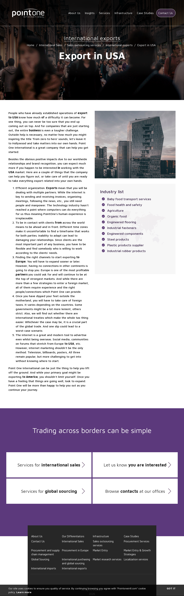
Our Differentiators (73, 536)
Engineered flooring (121, 222)
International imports (43, 568)
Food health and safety (124, 205)
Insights (90, 13)
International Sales (50, 45)
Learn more (23, 592)
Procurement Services (136, 541)
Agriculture (115, 210)
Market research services (107, 559)
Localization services (136, 559)
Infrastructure (123, 13)
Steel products (118, 239)
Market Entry (100, 550)
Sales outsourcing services (84, 45)
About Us (74, 13)
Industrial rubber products (126, 251)
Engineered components (125, 233)
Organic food (117, 216)
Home (30, 45)
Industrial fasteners (121, 228)
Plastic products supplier (125, 245)
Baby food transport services (129, 199)
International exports (119, 45)
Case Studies (145, 13)
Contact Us (165, 13)
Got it (171, 588)
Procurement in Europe (75, 550)
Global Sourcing (40, 559)
